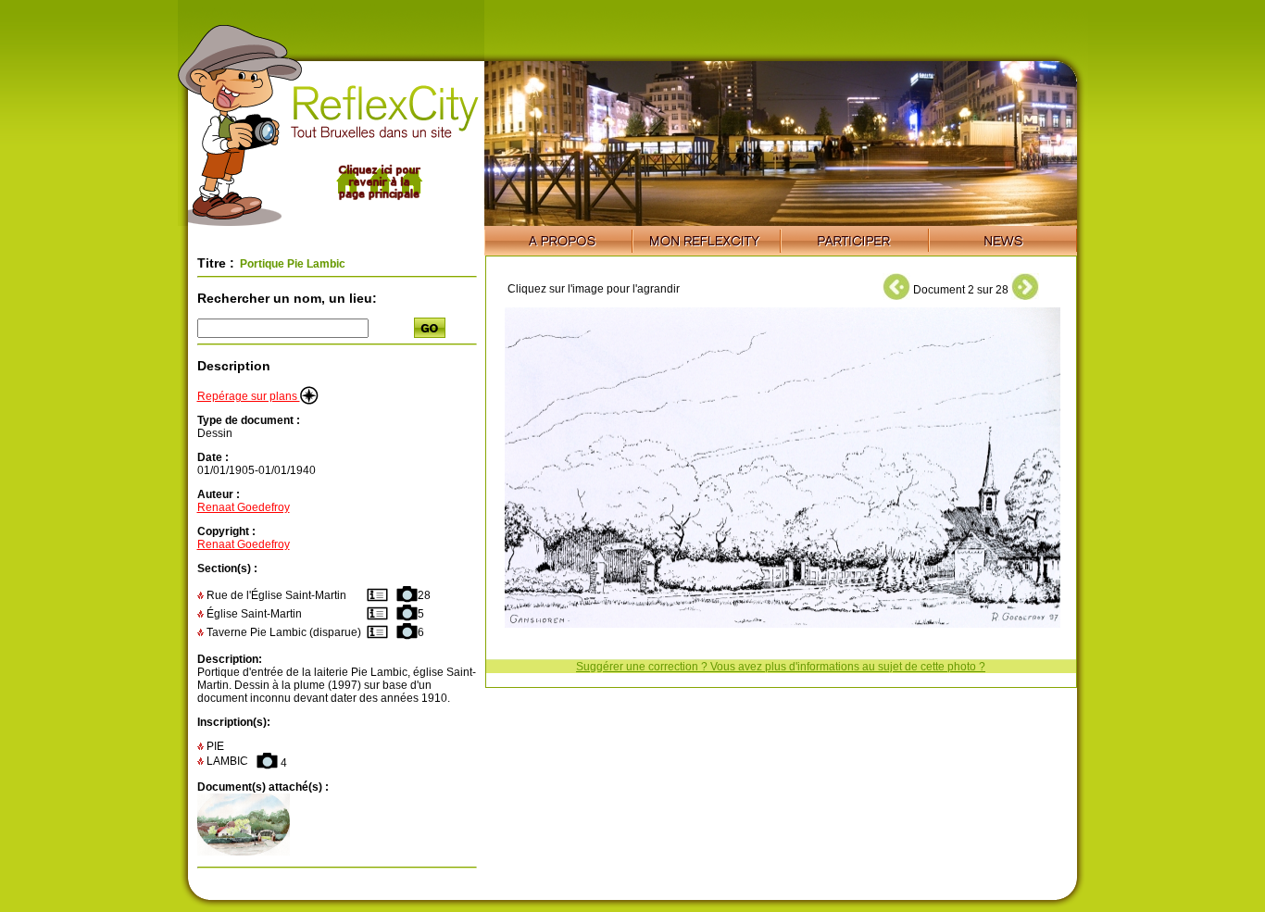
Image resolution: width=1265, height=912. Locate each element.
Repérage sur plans (248, 396)
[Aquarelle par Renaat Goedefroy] (243, 851)
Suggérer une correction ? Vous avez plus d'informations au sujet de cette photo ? (780, 666)
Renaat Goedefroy (243, 507)
